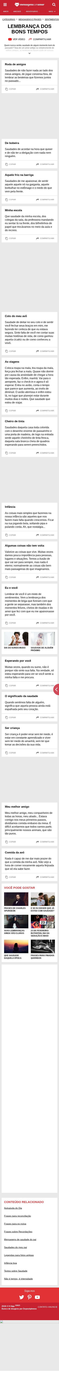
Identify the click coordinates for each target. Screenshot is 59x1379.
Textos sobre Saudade (15, 1271)
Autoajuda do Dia (13, 1208)
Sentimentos (52, 19)
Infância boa (10, 1263)
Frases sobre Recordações (18, 1231)
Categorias (8, 19)
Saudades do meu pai (15, 1247)
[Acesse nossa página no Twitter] (22, 1297)
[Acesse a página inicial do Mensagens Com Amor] (29, 4)
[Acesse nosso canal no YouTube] (37, 1297)
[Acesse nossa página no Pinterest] (29, 1297)
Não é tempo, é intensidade (18, 1278)
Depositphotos (30, 1309)
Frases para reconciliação (17, 1216)
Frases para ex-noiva (15, 1223)
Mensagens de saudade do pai (20, 1239)
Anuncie (52, 1307)
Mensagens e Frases (30, 19)
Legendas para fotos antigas (19, 1255)
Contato (43, 1307)
